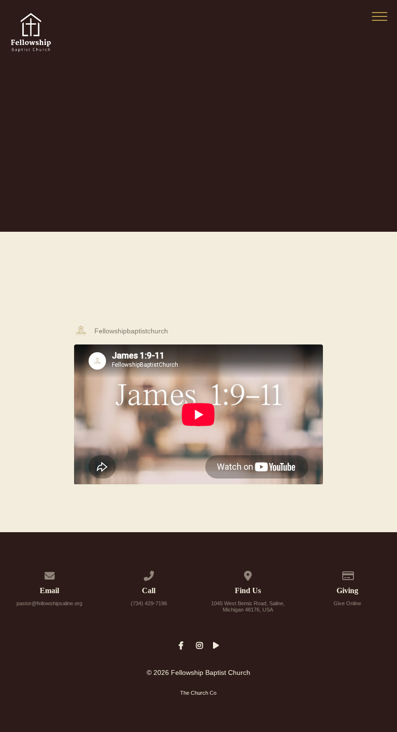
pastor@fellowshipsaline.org (49, 603)
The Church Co (198, 693)
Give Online (347, 603)
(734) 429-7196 (149, 603)
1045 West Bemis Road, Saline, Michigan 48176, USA (248, 606)
